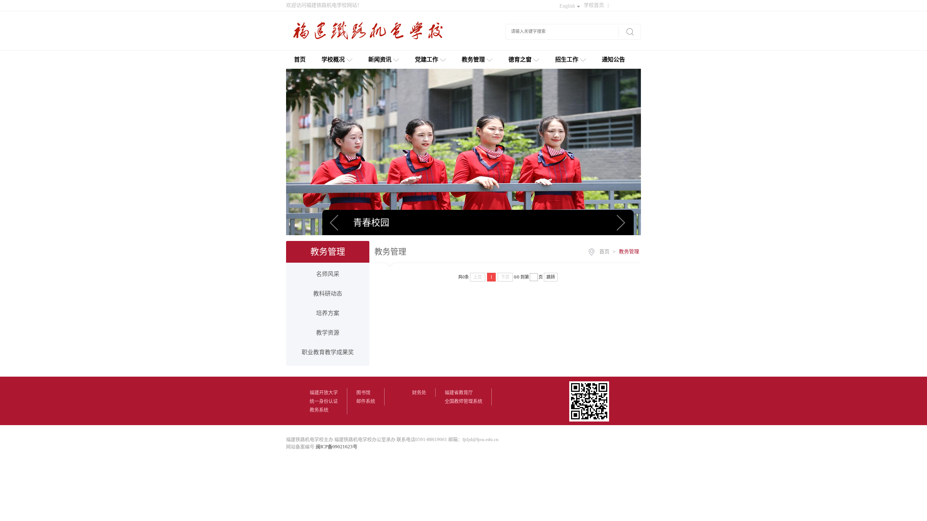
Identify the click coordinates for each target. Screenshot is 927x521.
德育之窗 (520, 59)
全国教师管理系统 (463, 401)
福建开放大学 (324, 392)
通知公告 (613, 59)
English (567, 6)
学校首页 (596, 5)
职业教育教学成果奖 (328, 352)
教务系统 (319, 409)
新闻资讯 (379, 59)
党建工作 (426, 59)
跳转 (550, 277)
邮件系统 (365, 401)
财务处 (419, 392)
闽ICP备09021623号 (336, 446)
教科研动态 (327, 294)
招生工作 (566, 59)
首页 (300, 59)
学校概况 (333, 59)
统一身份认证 (324, 401)
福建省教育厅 (459, 392)
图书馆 (363, 392)
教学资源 (327, 333)
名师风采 (327, 274)
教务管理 (473, 59)
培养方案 (327, 313)
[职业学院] (371, 33)
